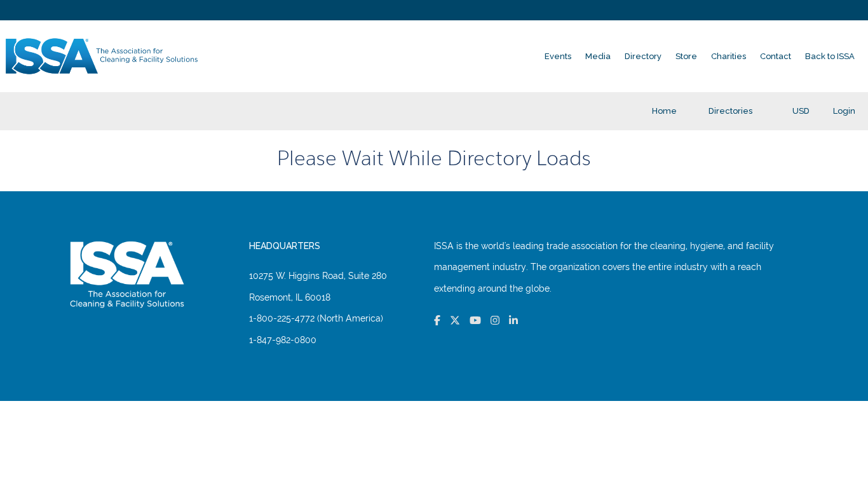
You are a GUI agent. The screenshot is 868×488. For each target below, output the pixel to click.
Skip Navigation (7, 3)
